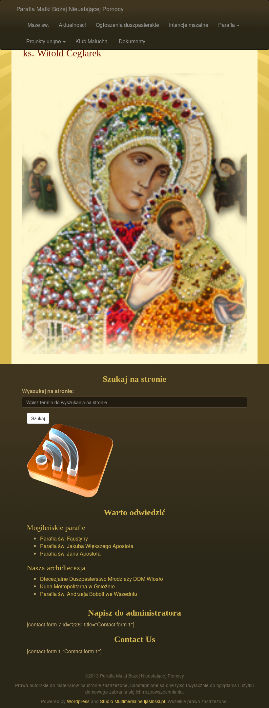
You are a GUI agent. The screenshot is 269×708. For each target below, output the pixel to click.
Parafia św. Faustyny (64, 538)
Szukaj (38, 418)
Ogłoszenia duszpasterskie (127, 25)
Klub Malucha (91, 41)
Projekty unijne (44, 41)
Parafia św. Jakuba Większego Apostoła (87, 546)
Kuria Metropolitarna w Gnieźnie (77, 586)
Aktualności (72, 25)
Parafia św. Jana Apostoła (70, 553)
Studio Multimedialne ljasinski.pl (132, 701)
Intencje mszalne (188, 25)
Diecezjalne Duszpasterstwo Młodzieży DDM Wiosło (101, 578)
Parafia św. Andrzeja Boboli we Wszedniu (88, 594)
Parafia (227, 25)
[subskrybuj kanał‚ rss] (70, 459)
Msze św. (37, 25)
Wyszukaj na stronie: (48, 391)
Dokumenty (131, 41)
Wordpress (78, 701)
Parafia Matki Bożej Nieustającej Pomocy (70, 8)
